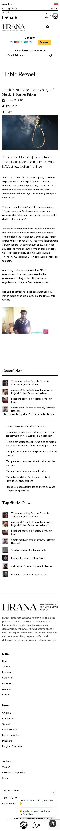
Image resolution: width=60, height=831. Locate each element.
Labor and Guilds (10, 735)
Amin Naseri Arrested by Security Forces (31, 566)
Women (6, 767)
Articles (6, 666)
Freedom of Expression (14, 772)
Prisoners (7, 740)
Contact (6, 694)
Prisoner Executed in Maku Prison (28, 558)
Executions (7, 718)
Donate (44, 42)
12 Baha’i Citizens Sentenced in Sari (29, 550)
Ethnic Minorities (10, 729)
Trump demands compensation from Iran (26, 471)
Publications (8, 683)
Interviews (7, 672)
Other (5, 778)
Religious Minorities (12, 746)
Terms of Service (11, 797)
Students (6, 761)
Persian (54, 8)
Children (6, 712)
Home (5, 661)
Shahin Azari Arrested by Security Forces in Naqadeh (33, 409)
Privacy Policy (9, 803)
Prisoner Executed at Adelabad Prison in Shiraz (31, 400)
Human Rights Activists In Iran (28, 414)
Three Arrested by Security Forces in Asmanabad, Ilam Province (30, 383)
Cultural (6, 724)
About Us (7, 689)
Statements (8, 677)
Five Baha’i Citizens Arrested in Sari (29, 574)
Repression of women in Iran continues (26, 426)
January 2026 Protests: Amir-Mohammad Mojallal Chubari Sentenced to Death (31, 392)
